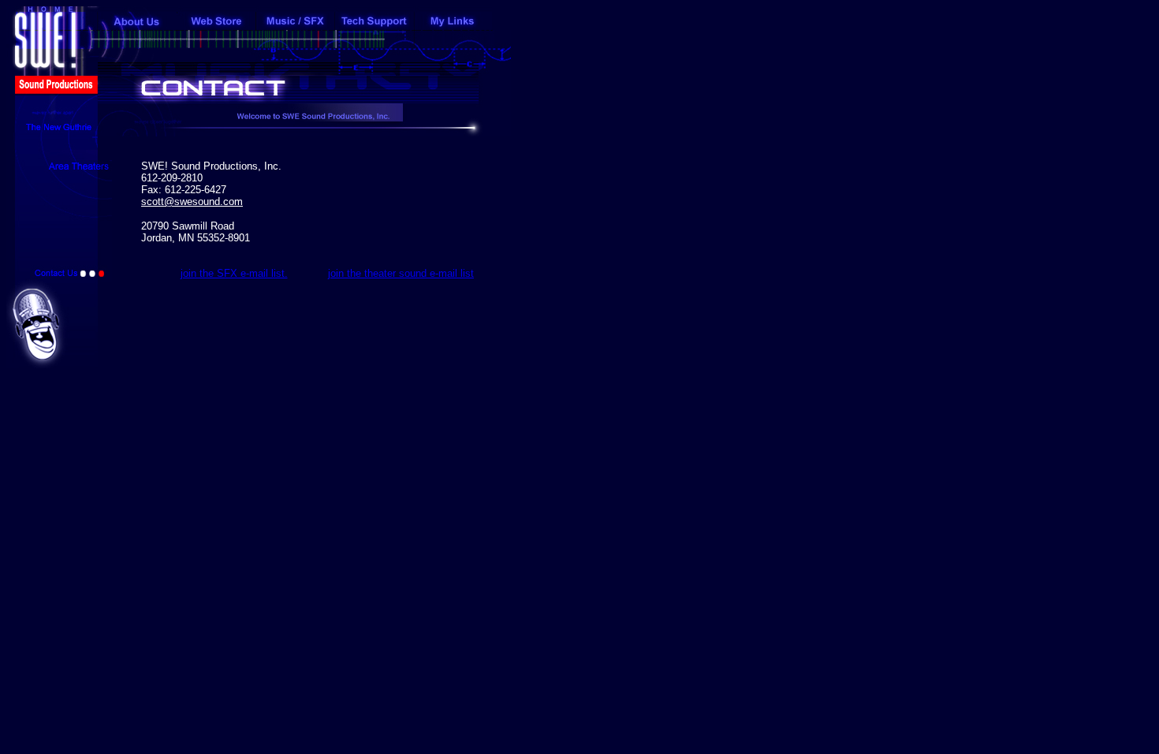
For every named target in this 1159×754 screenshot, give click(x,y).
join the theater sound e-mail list (401, 273)
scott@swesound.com (192, 201)
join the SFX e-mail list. (234, 273)
